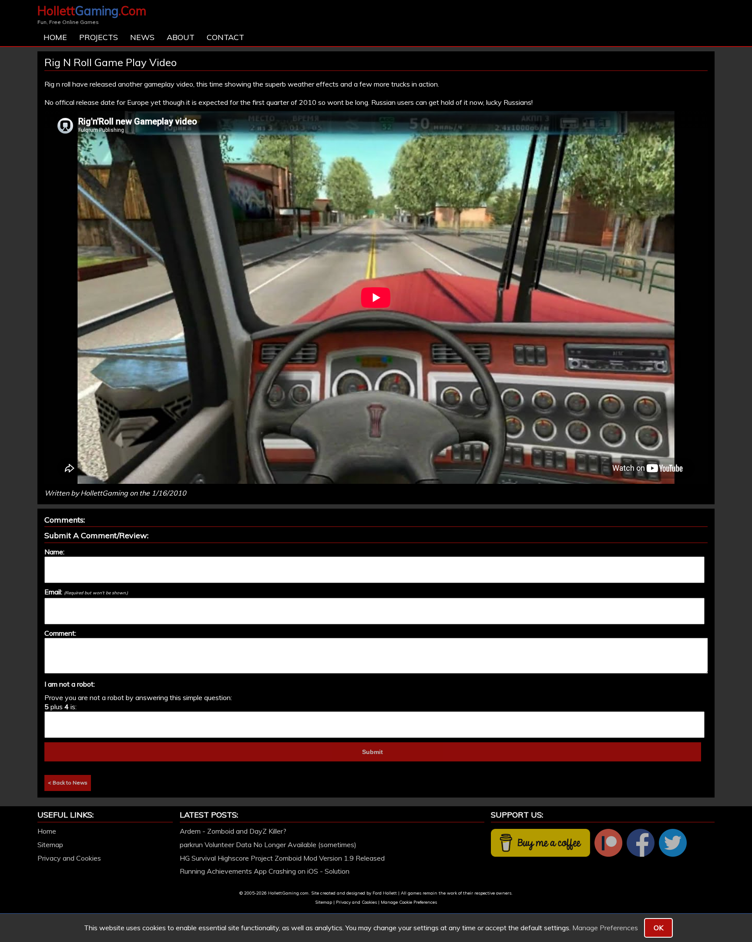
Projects (98, 37)
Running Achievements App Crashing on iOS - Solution (264, 871)
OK (658, 927)
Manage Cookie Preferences (409, 902)
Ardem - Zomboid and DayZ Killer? (233, 831)
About (181, 37)
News (142, 37)
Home (55, 37)
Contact (225, 37)
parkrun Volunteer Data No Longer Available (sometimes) (268, 844)
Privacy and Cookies (69, 858)
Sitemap (50, 844)
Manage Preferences (605, 927)
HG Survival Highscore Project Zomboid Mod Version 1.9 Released (282, 858)
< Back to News (67, 782)
